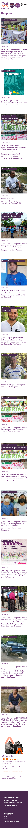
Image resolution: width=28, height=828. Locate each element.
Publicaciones (11, 70)
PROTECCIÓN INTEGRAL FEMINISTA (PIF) (13, 772)
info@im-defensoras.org (12, 821)
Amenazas (19, 214)
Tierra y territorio (12, 19)
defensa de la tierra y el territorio (10, 118)
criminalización (20, 308)
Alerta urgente (21, 261)
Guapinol (4, 19)
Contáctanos (6, 782)
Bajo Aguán (5, 219)
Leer (3, 64)
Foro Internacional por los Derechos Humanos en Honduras (14, 448)
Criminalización (6, 115)
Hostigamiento (21, 688)
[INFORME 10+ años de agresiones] (17, 5)
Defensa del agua (6, 216)
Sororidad (10, 541)
